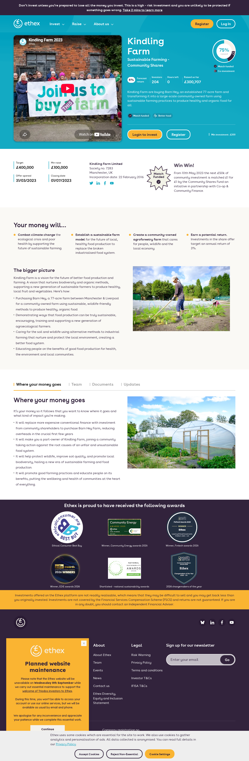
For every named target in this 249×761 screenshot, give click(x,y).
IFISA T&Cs (139, 685)
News (97, 678)
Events (98, 670)
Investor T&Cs (141, 678)
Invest (55, 23)
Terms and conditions (147, 670)
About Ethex (102, 654)
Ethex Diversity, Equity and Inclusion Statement (108, 698)
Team (97, 662)
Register (202, 23)
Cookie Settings (159, 754)
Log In (226, 23)
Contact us (101, 685)
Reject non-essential (124, 754)
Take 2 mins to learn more (142, 9)
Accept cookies (89, 754)
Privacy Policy (66, 744)
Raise (77, 23)
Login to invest (144, 134)
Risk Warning (141, 654)
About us (102, 23)
